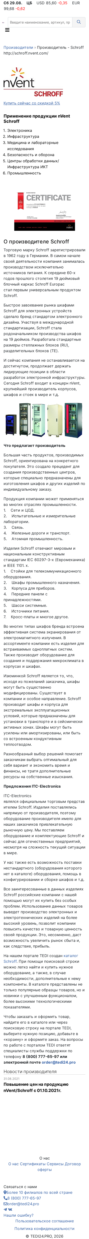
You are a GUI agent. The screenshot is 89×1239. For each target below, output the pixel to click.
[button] (78, 22)
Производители (18, 47)
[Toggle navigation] (7, 31)
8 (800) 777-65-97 (24, 1198)
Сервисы (55, 1163)
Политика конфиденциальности (44, 1228)
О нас (13, 1163)
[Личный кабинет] (74, 31)
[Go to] (3, 22)
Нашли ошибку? (18, 1215)
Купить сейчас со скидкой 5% (32, 103)
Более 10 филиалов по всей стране (39, 1192)
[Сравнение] (81, 31)
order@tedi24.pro (59, 1062)
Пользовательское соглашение (44, 1221)
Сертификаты (33, 1163)
